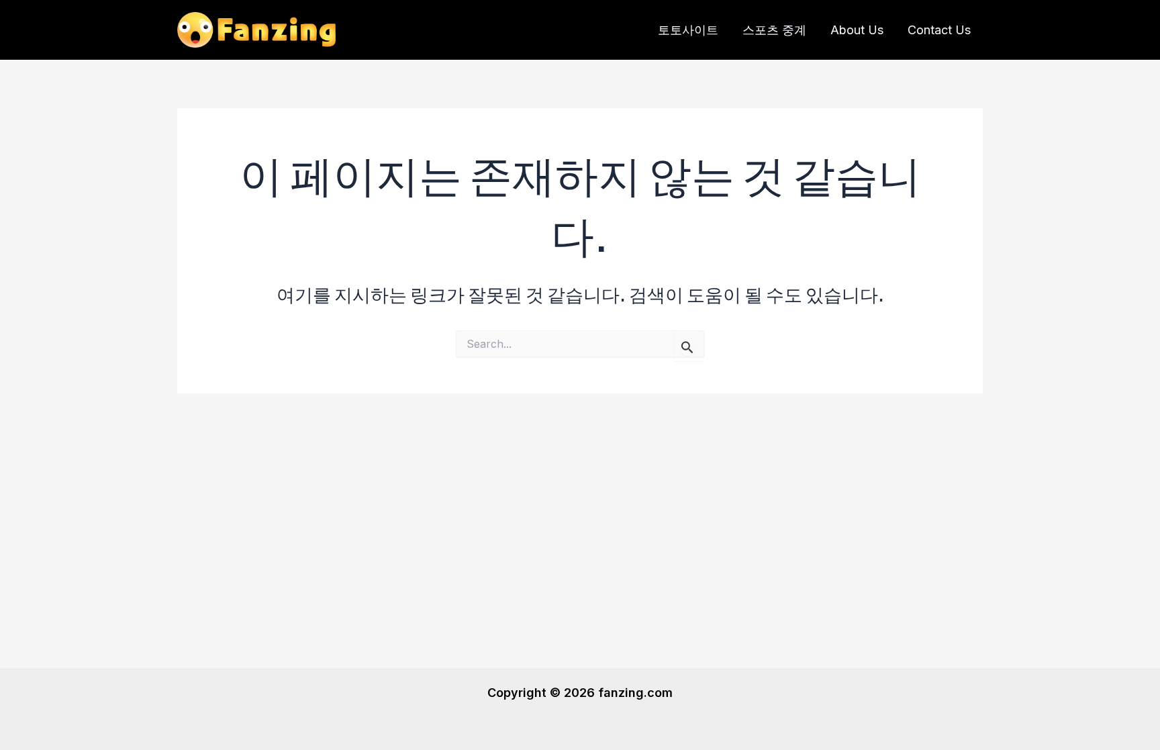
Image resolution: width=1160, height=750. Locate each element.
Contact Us (939, 30)
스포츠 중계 (774, 30)
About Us (856, 30)
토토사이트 (688, 30)
